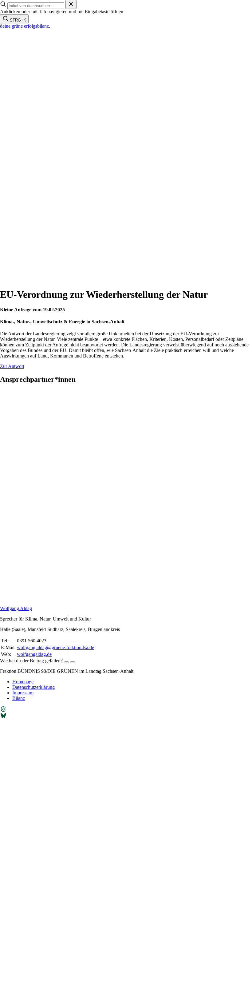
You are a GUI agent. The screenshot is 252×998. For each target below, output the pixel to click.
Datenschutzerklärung (33, 687)
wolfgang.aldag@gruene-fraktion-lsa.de (55, 647)
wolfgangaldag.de (34, 654)
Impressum (22, 692)
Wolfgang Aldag (16, 608)
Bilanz (18, 698)
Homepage (22, 681)
